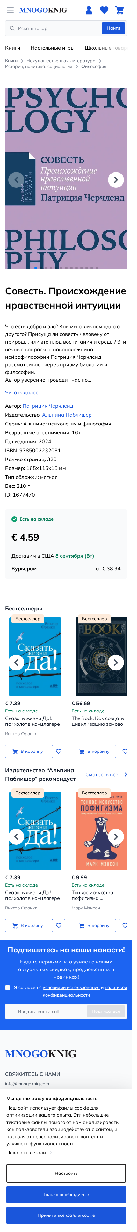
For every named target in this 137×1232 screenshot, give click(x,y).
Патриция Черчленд (48, 399)
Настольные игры (53, 47)
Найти (113, 28)
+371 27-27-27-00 (24, 1084)
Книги (12, 47)
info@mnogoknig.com (27, 1076)
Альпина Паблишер (67, 408)
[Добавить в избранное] (56, 744)
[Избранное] (104, 10)
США (47, 549)
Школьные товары (108, 47)
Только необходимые (66, 1194)
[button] (116, 176)
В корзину (30, 744)
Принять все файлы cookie (66, 1215)
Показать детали (26, 1152)
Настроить (66, 1173)
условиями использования (71, 980)
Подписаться (106, 1004)
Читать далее (22, 385)
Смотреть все (101, 767)
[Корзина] (119, 10)
